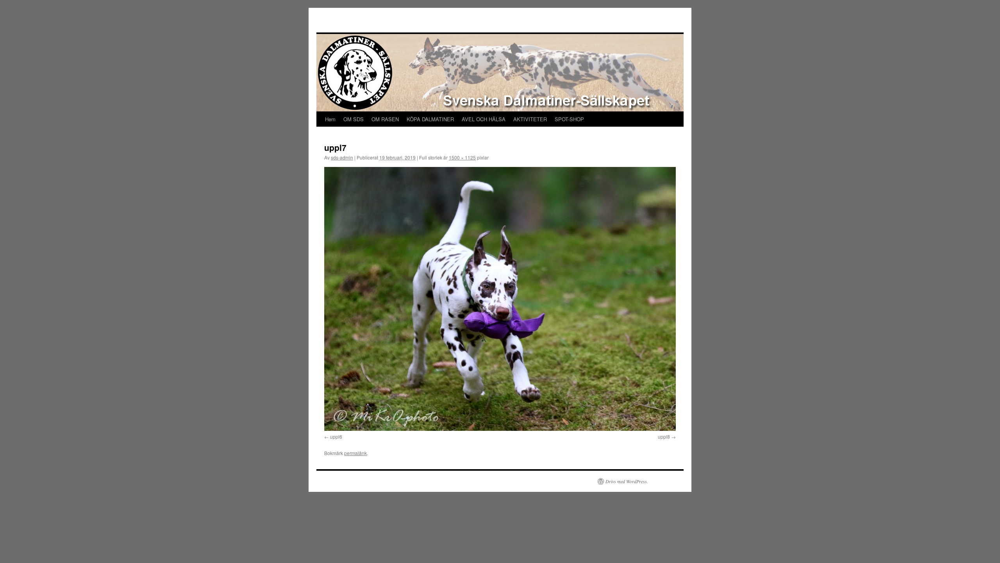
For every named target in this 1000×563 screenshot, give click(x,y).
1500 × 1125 (462, 157)
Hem (330, 119)
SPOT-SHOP (569, 119)
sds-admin (342, 157)
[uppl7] (500, 299)
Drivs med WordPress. (626, 481)
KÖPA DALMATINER (430, 119)
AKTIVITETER (530, 119)
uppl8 (664, 436)
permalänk (355, 453)
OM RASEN (385, 119)
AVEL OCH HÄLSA (483, 119)
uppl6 (336, 436)
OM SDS (353, 119)
